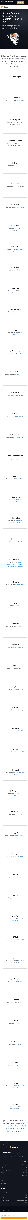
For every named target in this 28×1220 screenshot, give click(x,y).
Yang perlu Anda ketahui (5, 1179)
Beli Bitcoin (4, 1195)
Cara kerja (4, 1175)
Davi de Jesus (16, 460)
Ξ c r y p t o (20, 1023)
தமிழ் (16, 707)
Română (16, 476)
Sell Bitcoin (4, 1197)
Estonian (16, 979)
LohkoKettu (9, 564)
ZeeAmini (20, 856)
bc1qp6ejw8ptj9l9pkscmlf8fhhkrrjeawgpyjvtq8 (14, 1156)
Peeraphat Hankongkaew (17, 920)
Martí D (15, 230)
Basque (16, 1104)
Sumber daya (23, 1165)
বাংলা (15, 958)
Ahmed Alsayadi (20, 835)
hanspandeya (20, 585)
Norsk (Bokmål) (15, 372)
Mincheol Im (20, 877)
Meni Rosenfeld (20, 752)
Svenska (16, 582)
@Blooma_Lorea (14, 1109)
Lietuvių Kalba (16, 288)
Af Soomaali (15, 97)
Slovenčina (16, 497)
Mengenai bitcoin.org (21, 1200)
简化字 (15, 937)
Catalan (16, 225)
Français (16, 246)
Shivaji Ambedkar (17, 333)
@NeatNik (20, 1065)
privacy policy (8, 1215)
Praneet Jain (20, 647)
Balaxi (20, 312)
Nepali (15, 1083)
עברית (15, 749)
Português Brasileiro (15, 455)
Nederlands (16, 351)
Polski (16, 413)
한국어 (15, 874)
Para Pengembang (6, 1170)
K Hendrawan (17, 146)
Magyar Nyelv (16, 309)
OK (14, 1218)
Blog (25, 1203)
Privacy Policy (23, 1195)
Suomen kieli (15, 560)
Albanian (16, 1000)
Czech (16, 163)
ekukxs (20, 981)
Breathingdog (20, 207)
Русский (15, 770)
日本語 (15, 895)
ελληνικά (15, 624)
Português (16, 434)
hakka (20, 898)
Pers (25, 1197)
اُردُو (15, 686)
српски (16, 539)
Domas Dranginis (17, 292)
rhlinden (18, 437)
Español (16, 205)
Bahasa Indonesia (15, 141)
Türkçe (15, 603)
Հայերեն (16, 120)
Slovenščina (15, 518)
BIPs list (25, 1173)
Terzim (20, 270)
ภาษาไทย (15, 916)
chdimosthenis (20, 626)
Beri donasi (20, 2)
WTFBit (20, 814)
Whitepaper (4, 1183)
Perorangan (4, 1165)
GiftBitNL (20, 353)
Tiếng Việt (16, 791)
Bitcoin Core (23, 1178)
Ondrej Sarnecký (17, 500)
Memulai (3, 1173)
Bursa (25, 1167)
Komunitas (24, 1170)
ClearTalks (18, 124)
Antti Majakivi (10, 566)
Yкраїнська (15, 812)
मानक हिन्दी (15, 645)
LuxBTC (20, 1044)
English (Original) (16, 77)
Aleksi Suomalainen (18, 564)
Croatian (16, 1041)
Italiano (16, 267)
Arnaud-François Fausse (16, 250)
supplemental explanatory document (15, 103)
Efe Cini (20, 605)
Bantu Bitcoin (4, 1192)
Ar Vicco (19, 773)
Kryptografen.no (20, 374)
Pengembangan (5, 1200)
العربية (15, 833)
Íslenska (16, 393)
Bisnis (2, 1167)
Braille (15, 1062)
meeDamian (20, 416)
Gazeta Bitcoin (20, 479)
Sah (26, 1192)
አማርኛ (15, 1021)
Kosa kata (24, 1175)
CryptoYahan (20, 100)
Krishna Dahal (20, 1086)
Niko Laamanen (19, 566)
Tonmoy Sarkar (15, 962)
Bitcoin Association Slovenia (15, 521)
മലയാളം (15, 728)
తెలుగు (15, 665)
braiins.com (20, 165)
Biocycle (20, 562)
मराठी (16, 330)
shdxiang (19, 940)
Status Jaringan (8, 1211)
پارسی (15, 853)
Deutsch (16, 184)
